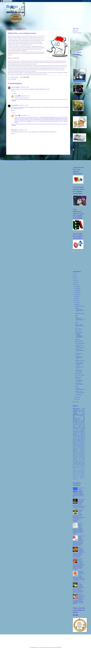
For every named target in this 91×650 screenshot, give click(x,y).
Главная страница (38, 157)
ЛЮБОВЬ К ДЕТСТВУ (79, 360)
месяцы (82, 473)
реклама (74, 467)
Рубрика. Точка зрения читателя (79, 425)
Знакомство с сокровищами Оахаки (80, 389)
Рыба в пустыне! (78, 330)
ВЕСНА (76, 322)
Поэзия (74, 464)
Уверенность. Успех (77, 427)
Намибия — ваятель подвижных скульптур (80, 560)
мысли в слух (75, 437)
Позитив (81, 450)
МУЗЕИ (83, 435)
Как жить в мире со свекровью (80, 524)
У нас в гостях (79, 430)
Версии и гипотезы (81, 462)
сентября (77, 292)
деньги (82, 464)
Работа (79, 444)
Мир (73, 457)
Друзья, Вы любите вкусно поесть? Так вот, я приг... (79, 364)
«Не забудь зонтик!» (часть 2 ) (79, 354)
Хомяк (79, 583)
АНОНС (75, 410)
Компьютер (75, 442)
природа (82, 475)
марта (76, 304)
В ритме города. (81, 499)
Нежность (81, 457)
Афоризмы (75, 434)
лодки (82, 466)
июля (76, 296)
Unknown (16, 96)
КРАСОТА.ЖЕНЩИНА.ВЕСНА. (78, 440)
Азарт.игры (75, 462)
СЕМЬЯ (83, 428)
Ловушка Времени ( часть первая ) (79, 380)
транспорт (81, 477)
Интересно (76, 408)
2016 (75, 276)
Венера (79, 547)
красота (78, 473)
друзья (74, 466)
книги (78, 466)
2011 (75, 401)
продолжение (75, 476)
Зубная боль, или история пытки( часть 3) (80, 350)
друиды (74, 473)
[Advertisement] (79, 261)
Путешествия (76, 419)
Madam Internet (14, 130)
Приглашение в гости (76, 452)
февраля (77, 397)
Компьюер (74, 471)
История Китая (76, 431)
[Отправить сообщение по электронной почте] (21, 77)
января (76, 399)
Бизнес (75, 439)
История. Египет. (76, 435)
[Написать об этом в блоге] (24, 77)
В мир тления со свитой (79, 375)
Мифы (79, 471)
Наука (77, 457)
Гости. (78, 454)
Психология (75, 423)
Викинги (79, 445)
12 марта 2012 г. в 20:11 (25, 95)
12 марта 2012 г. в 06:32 (24, 87)
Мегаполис (82, 455)
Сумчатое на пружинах (79, 343)
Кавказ (82, 448)
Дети (82, 434)
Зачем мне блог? (76, 455)
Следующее (9, 157)
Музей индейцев (78, 373)
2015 (75, 278)
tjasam (52, 647)
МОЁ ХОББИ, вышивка (79, 313)
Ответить (13, 90)
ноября (76, 288)
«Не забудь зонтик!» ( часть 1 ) (79, 367)
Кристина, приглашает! (79, 306)
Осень (83, 463)
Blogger (59, 647)
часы (78, 467)
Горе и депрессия (78, 394)
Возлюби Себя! (81, 488)
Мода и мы (77, 339)
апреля (76, 302)
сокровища (81, 476)
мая (76, 300)
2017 (75, 274)
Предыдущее (66, 157)
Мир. (82, 423)
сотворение (74, 477)
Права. (82, 471)
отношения (82, 437)
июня (76, 298)
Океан (79, 463)
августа (77, 294)
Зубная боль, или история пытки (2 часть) (79, 357)
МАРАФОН (75, 444)
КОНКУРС (82, 431)
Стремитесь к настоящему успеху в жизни (81, 572)
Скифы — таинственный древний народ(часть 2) (79, 309)
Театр (78, 464)
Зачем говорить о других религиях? (79, 384)
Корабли (81, 442)
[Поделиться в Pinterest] (28, 77)
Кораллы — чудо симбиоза (78, 377)
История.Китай (80, 446)
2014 (75, 280)
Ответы (14, 93)
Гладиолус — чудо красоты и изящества (79, 392)
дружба (82, 461)
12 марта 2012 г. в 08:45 (23, 105)
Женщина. (75, 421)
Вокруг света (12, 8)
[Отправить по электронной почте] (23, 77)
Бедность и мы (76, 468)
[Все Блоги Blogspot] (73, 252)
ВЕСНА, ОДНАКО (78, 341)
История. (82, 421)
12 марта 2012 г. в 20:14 (25, 115)
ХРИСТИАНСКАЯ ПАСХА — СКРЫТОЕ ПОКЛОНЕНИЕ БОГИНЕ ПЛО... (79, 335)
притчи (81, 432)
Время (74, 454)
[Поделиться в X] (26, 77)
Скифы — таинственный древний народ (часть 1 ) (80, 319)
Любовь (76, 432)
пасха (78, 475)
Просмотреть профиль (77, 32)
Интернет (77, 428)
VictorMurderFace (15, 105)
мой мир (74, 475)
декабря (77, 286)
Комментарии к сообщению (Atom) (20, 160)
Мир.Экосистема (77, 418)
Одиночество (75, 458)
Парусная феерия (78, 328)
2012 (75, 284)
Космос (74, 425)
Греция (82, 454)
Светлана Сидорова (15, 87)
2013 (75, 282)
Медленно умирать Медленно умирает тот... (79, 325)
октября (77, 290)
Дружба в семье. (81, 536)
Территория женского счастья (80, 511)
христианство (75, 479)
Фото (84, 427)
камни (75, 441)
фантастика (81, 453)
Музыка (75, 463)
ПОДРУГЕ (80, 594)
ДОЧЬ (76, 315)
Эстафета (81, 472)
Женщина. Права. (81, 439)
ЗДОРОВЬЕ (14, 79)
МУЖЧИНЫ (75, 449)
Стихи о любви (75, 472)
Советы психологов (79, 436)
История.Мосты (75, 448)
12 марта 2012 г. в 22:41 (22, 130)
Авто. (82, 467)
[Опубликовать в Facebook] (27, 77)
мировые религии (81, 441)
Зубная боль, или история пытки (78, 370)
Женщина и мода (79, 422)
